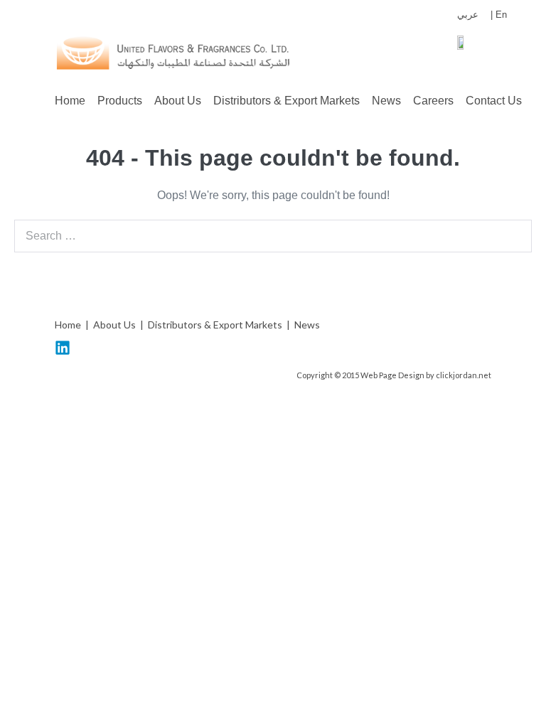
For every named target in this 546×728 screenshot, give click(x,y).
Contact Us (494, 101)
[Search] (513, 236)
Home (70, 101)
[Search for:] (273, 236)
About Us (177, 101)
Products (119, 101)
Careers (433, 101)
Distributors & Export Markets (286, 101)
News (386, 101)
